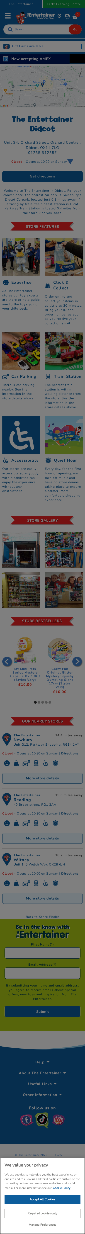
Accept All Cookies (42, 1199)
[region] (42, 1196)
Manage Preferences (42, 1225)
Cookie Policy (61, 1188)
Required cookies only (42, 1213)
